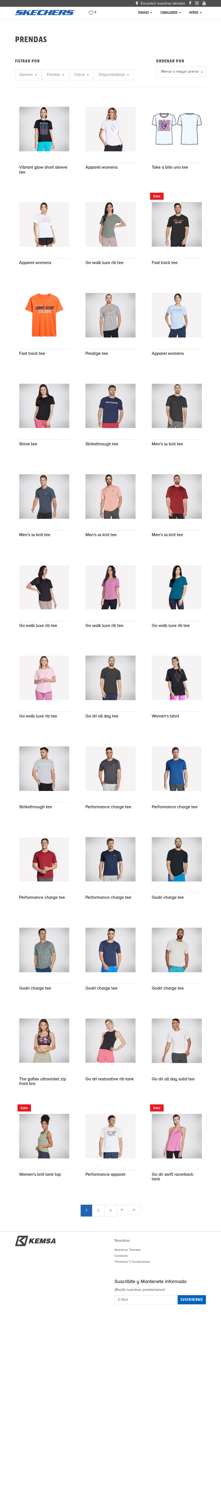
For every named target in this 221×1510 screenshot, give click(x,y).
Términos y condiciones (132, 1262)
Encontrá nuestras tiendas (162, 3)
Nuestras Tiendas (128, 1250)
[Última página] (134, 1210)
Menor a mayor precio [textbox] (180, 71)
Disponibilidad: (112, 74)
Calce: (80, 74)
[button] (93, 13)
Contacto (121, 1256)
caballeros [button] (169, 12)
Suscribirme (192, 1299)
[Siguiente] (122, 1210)
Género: (26, 74)
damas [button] (144, 12)
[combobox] (181, 71)
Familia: (54, 74)
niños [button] (194, 12)
